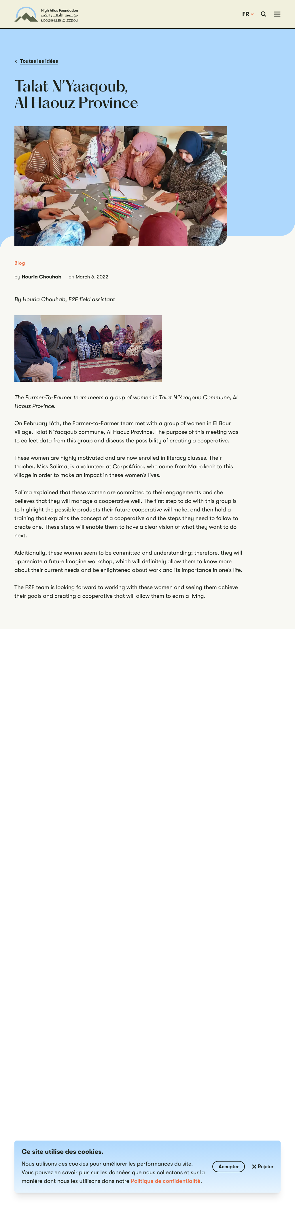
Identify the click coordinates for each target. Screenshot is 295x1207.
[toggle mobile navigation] (277, 14)
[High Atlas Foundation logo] (46, 14)
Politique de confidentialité (166, 1181)
